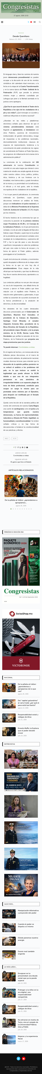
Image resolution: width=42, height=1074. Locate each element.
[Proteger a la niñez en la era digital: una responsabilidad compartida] (9, 993)
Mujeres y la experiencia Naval (28, 1037)
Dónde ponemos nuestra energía (28, 939)
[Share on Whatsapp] (24, 447)
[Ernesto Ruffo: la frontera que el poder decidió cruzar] (9, 731)
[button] (6, 493)
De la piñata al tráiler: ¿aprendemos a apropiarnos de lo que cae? (27, 687)
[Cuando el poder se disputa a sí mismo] (9, 927)
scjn (14, 438)
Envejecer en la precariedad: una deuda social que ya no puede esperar (27, 977)
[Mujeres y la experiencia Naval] (9, 1039)
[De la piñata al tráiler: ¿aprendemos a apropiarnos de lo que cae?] (21, 486)
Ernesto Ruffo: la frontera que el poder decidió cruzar (28, 730)
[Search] (40, 22)
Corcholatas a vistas (27, 347)
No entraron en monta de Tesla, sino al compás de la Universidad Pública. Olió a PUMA (28, 1023)
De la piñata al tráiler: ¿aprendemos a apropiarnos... (21, 501)
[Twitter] (28, 22)
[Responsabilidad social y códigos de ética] (9, 718)
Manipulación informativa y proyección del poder (28, 911)
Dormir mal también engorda (26, 952)
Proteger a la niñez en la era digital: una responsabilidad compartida (28, 993)
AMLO (6, 438)
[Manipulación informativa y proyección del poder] (9, 913)
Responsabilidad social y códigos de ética (28, 716)
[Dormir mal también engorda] (9, 954)
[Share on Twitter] (20, 447)
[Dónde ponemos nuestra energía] (9, 941)
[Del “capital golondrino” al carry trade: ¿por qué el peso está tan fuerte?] (9, 703)
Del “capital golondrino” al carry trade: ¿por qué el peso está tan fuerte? (28, 702)
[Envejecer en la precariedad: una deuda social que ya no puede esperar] (9, 976)
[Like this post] (15, 447)
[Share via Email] (27, 447)
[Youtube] (31, 22)
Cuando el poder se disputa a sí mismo (26, 925)
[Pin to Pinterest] (22, 447)
